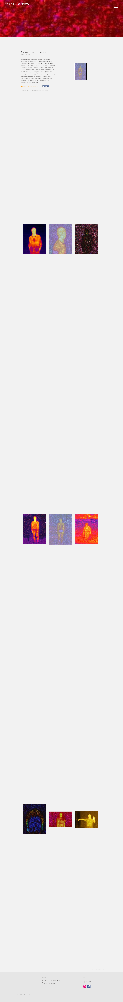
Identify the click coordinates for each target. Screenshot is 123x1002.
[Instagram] (84, 986)
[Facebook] (88, 986)
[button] (116, 6)
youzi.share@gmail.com (52, 980)
